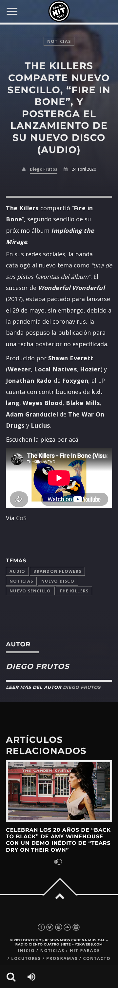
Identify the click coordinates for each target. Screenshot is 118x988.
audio (17, 571)
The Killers (74, 591)
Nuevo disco (57, 581)
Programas (62, 958)
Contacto (96, 958)
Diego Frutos (43, 169)
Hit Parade (85, 950)
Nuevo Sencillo (30, 591)
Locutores (26, 958)
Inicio (26, 950)
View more (59, 791)
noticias (59, 41)
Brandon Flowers (57, 571)
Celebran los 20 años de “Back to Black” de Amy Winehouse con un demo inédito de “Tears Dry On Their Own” (58, 840)
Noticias (21, 581)
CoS (21, 518)
